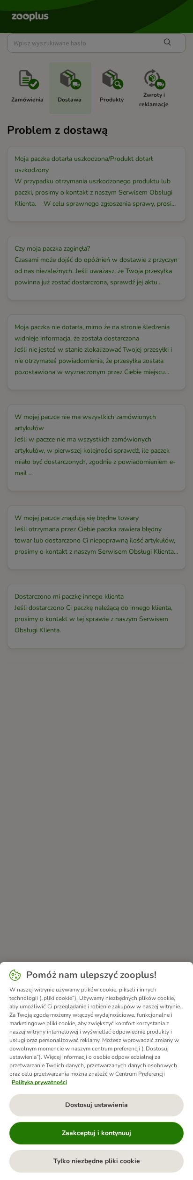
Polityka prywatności (39, 1082)
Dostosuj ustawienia (96, 1104)
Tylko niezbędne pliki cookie (96, 1161)
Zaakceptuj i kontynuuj (96, 1133)
